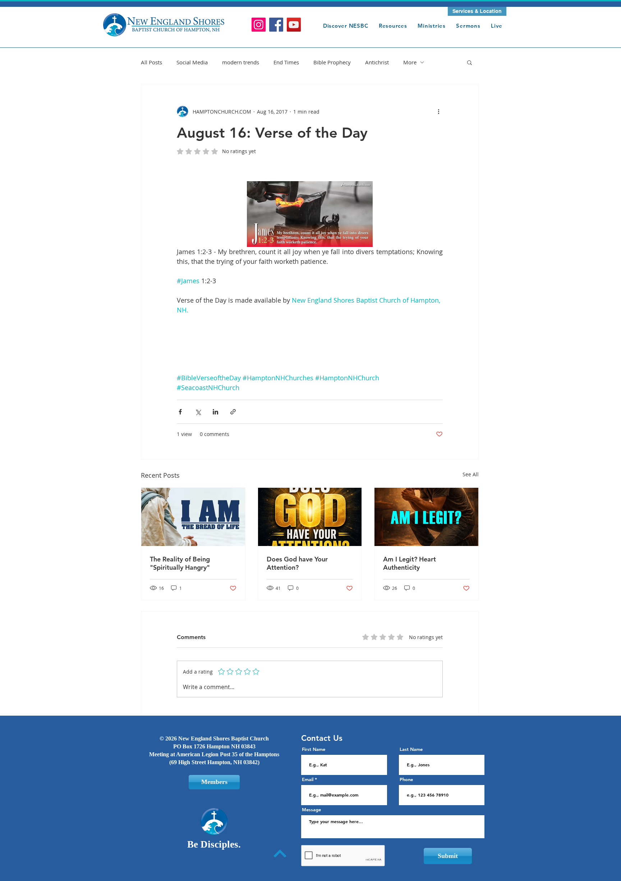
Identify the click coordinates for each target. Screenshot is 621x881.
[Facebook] (276, 25)
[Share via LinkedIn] (215, 411)
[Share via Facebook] (180, 411)
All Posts (151, 62)
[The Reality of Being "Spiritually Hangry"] (193, 517)
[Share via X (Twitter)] (197, 411)
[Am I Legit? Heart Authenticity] (426, 517)
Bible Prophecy (332, 62)
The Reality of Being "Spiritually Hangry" (180, 563)
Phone (406, 779)
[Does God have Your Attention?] (310, 517)
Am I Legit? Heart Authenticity (409, 563)
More (410, 62)
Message (311, 809)
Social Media (192, 62)
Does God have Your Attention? (297, 563)
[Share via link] (233, 411)
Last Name (411, 749)
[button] (477, 11)
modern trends (240, 62)
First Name (313, 749)
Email (307, 779)
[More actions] (438, 111)
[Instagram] (259, 25)
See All (471, 474)
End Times (286, 62)
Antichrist (377, 62)
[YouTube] (294, 25)
